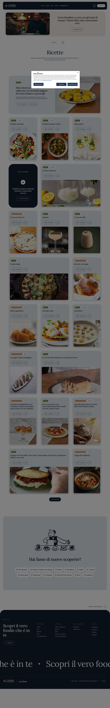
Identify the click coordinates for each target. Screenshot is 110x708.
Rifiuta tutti (61, 84)
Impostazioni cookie (38, 84)
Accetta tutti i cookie (72, 84)
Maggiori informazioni (47, 80)
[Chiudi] (77, 72)
